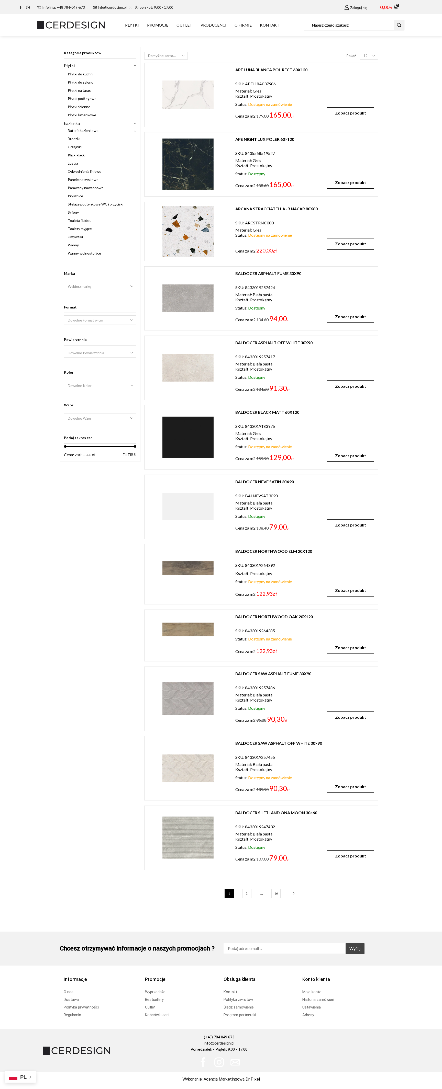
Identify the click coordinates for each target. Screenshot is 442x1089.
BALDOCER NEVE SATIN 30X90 (264, 481)
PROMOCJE (157, 25)
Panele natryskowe (83, 179)
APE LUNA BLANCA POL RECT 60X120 (271, 69)
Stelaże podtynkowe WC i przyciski (95, 204)
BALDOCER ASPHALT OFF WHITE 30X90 (274, 342)
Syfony (73, 212)
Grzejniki (75, 147)
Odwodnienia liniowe (84, 171)
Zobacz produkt (350, 112)
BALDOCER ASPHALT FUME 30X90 (268, 273)
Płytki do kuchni (80, 74)
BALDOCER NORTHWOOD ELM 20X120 (273, 551)
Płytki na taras (79, 90)
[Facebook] (21, 8)
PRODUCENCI (213, 25)
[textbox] (97, 320)
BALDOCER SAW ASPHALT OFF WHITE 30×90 (278, 743)
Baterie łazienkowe (83, 130)
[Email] (235, 1062)
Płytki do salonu (80, 82)
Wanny (73, 245)
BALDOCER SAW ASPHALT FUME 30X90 (273, 673)
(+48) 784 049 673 (219, 1037)
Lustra (73, 163)
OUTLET (184, 25)
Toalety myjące (80, 228)
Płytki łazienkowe (82, 115)
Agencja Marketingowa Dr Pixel (232, 1079)
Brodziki (74, 138)
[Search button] (399, 25)
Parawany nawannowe (86, 188)
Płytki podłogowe (82, 98)
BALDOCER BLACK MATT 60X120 (267, 412)
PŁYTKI (132, 25)
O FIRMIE (243, 25)
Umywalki (75, 237)
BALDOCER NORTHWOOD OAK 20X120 (274, 616)
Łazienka (72, 123)
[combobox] (100, 320)
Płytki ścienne (79, 107)
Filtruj (129, 454)
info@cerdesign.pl (219, 1043)
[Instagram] (28, 8)
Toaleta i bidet (79, 220)
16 (276, 893)
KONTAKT (270, 25)
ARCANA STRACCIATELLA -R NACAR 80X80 (276, 208)
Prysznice (75, 196)
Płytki (69, 65)
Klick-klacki (76, 155)
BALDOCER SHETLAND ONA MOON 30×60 (276, 812)
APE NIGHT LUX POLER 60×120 (264, 139)
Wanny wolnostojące (84, 253)
